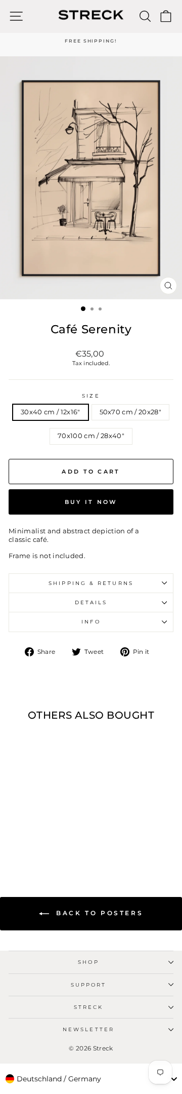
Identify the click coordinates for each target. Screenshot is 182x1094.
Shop (88, 962)
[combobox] (91, 1079)
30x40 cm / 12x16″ (50, 412)
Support (89, 985)
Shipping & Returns (91, 583)
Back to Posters (98, 913)
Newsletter (88, 1029)
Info (90, 621)
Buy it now (91, 501)
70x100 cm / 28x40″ (91, 436)
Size (91, 396)
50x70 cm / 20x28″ (130, 412)
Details (91, 602)
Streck (89, 1007)
